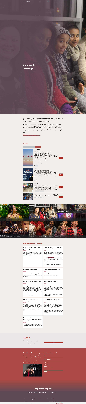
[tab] (29, 147)
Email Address (46, 362)
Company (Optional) (47, 359)
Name (45, 355)
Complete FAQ (35, 329)
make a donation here (51, 257)
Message (45, 366)
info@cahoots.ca (25, 326)
